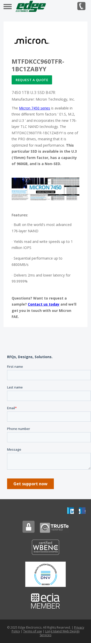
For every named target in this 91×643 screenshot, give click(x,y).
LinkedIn (70, 510)
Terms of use (32, 631)
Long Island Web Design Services (60, 633)
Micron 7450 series (34, 108)
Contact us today (43, 304)
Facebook (82, 510)
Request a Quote (32, 80)
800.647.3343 (81, 6)
